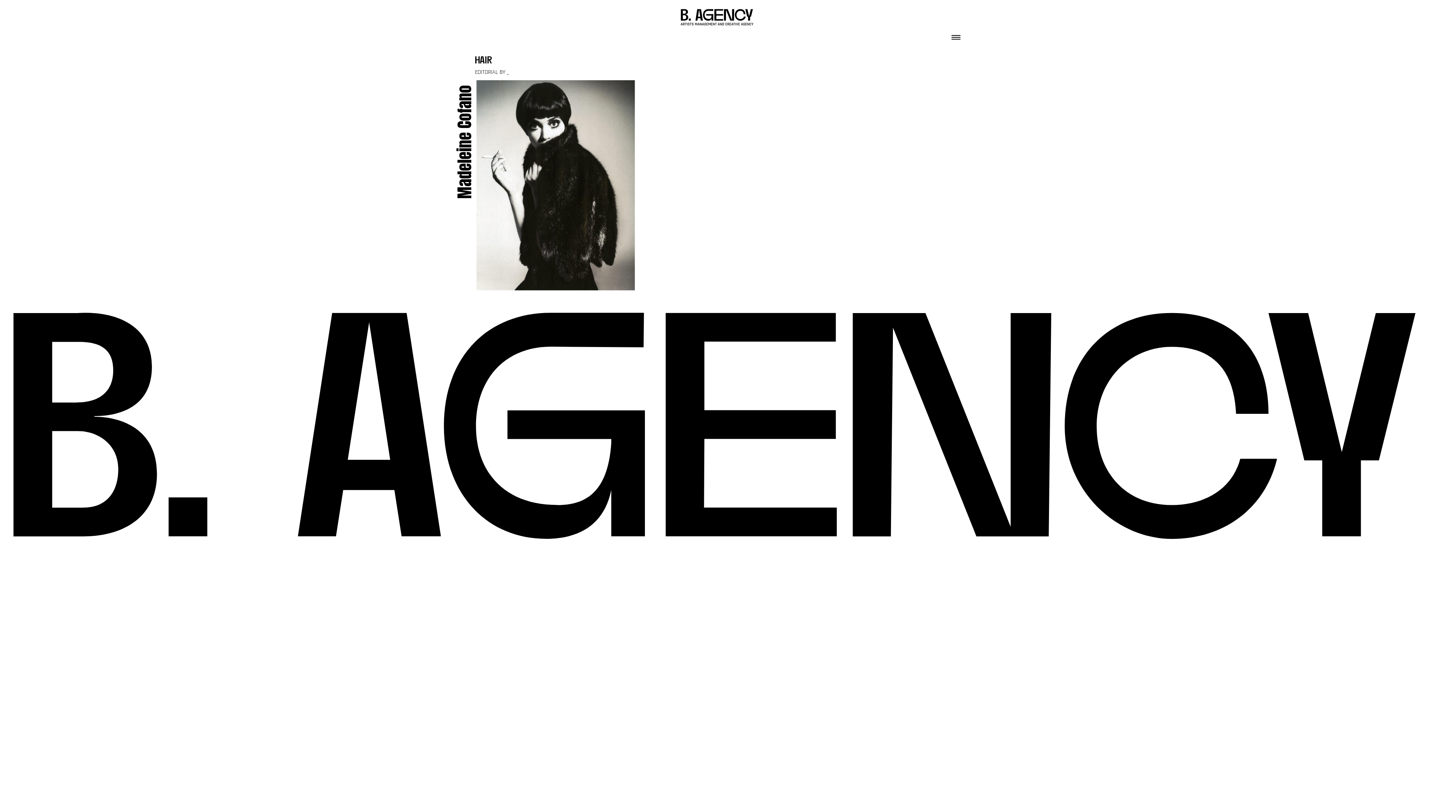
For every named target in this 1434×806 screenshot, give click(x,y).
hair (483, 61)
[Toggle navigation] (956, 35)
